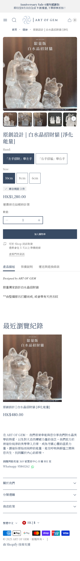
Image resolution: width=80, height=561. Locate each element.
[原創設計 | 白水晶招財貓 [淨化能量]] (32, 368)
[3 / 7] (40, 119)
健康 (25, 29)
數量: (6, 212)
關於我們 (9, 483)
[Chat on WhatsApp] (32, 466)
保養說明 (27, 267)
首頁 (14, 29)
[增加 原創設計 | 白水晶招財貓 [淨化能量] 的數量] (39, 220)
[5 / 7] (70, 119)
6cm (35, 178)
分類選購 (9, 495)
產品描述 (9, 267)
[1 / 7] (10, 119)
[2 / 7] (25, 119)
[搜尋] (14, 20)
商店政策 (9, 506)
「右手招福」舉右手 (51, 158)
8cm (22, 178)
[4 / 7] (55, 119)
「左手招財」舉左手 (18, 158)
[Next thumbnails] (73, 118)
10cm (9, 178)
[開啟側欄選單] (5, 20)
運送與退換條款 (49, 267)
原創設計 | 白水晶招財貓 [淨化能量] (26, 407)
